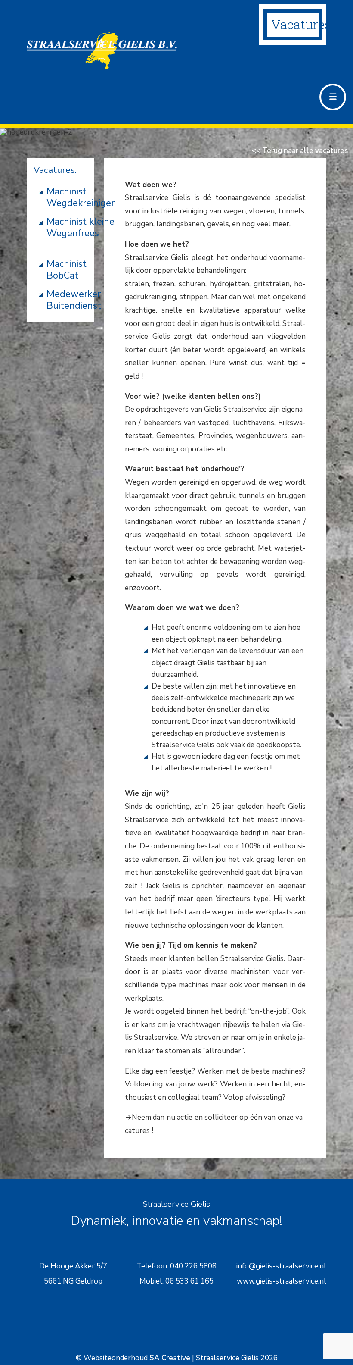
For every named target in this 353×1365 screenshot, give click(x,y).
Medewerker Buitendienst (73, 300)
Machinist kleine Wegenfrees (80, 227)
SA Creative (169, 1358)
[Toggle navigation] (332, 97)
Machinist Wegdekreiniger (80, 197)
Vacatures (301, 24)
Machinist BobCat (66, 269)
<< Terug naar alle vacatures (300, 151)
